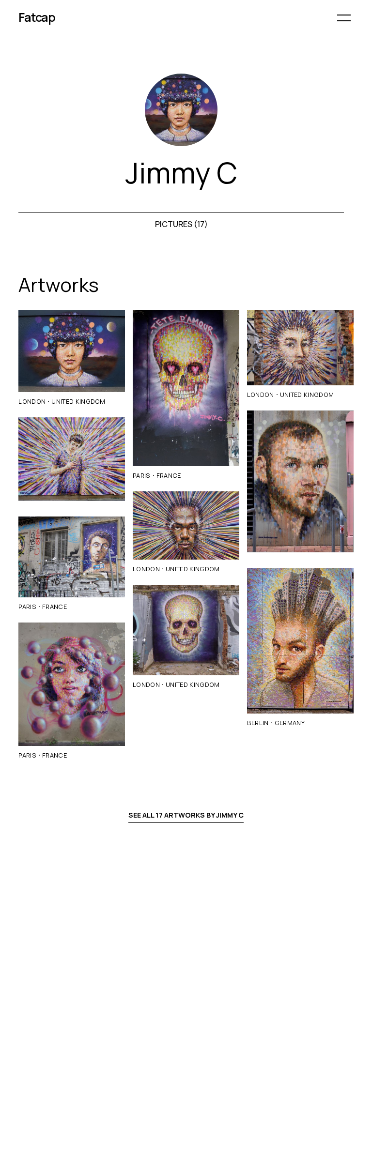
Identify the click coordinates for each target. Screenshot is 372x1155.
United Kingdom (78, 401)
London (32, 401)
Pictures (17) (181, 224)
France (54, 606)
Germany (290, 723)
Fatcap (36, 17)
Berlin (258, 723)
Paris (27, 606)
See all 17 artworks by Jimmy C (186, 815)
